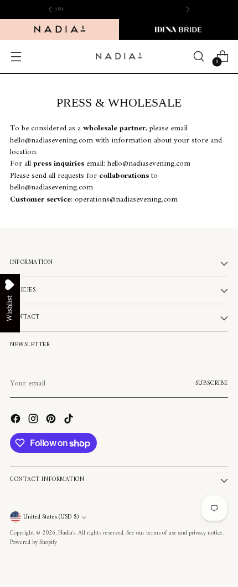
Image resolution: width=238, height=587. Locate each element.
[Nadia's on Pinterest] (52, 420)
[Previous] (50, 9)
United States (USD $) (51, 517)
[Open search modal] (198, 56)
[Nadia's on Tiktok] (69, 420)
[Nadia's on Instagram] (34, 420)
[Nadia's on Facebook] (16, 420)
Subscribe (212, 383)
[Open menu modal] (15, 56)
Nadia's (66, 533)
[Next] (187, 9)
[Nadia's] (119, 56)
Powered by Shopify (33, 542)
